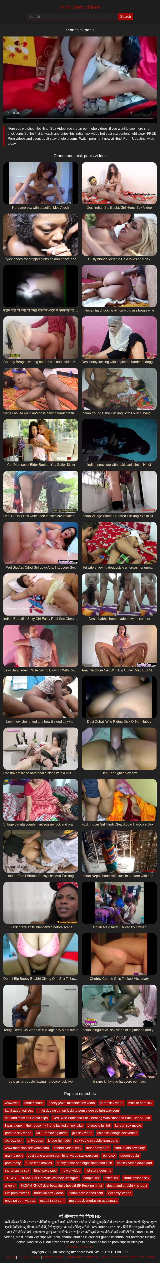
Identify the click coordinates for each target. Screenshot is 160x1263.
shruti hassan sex (136, 1178)
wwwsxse (12, 1103)
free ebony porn (97, 1148)
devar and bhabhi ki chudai (127, 1185)
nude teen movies (39, 1163)
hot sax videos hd (98, 1170)
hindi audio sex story (129, 1148)
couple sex (92, 1178)
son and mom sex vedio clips (26, 1118)
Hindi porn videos (80, 7)
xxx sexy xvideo (119, 1193)
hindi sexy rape (45, 1170)
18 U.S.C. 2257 (29, 1257)
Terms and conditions (82, 1257)
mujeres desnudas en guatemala (93, 1200)
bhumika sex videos (49, 1193)
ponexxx (109, 1155)
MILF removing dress (51, 1133)
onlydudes (35, 1140)
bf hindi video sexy (67, 1148)
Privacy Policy (53, 1257)
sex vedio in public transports (96, 1140)
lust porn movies (17, 1193)
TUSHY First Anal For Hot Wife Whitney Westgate (42, 1178)
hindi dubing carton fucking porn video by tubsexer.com (78, 1110)
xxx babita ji (13, 1140)
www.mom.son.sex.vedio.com (27, 1148)
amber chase (34, 1103)
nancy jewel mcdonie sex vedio (72, 1103)
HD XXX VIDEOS (80, 1247)
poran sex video (111, 1103)
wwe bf (10, 1185)
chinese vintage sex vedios (117, 1133)
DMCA (10, 1257)
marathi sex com (52, 1200)
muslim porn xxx (140, 1103)
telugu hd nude (59, 1140)
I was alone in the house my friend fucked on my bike (44, 1125)
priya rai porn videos (20, 1200)
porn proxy (13, 1163)
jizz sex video (82, 1133)
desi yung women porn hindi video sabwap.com (63, 1155)
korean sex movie (128, 1125)
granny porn (14, 1155)
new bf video (71, 1170)
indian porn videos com (86, 1193)
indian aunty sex (17, 1170)
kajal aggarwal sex (19, 1110)
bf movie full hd (99, 1125)
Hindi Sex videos (142, 1257)
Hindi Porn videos (113, 1257)
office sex (112, 1178)
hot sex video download (134, 1163)
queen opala (129, 1155)
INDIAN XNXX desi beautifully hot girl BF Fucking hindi (61, 1185)
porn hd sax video (18, 1133)
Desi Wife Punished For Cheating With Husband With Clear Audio (101, 1118)
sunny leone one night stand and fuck (84, 1163)
